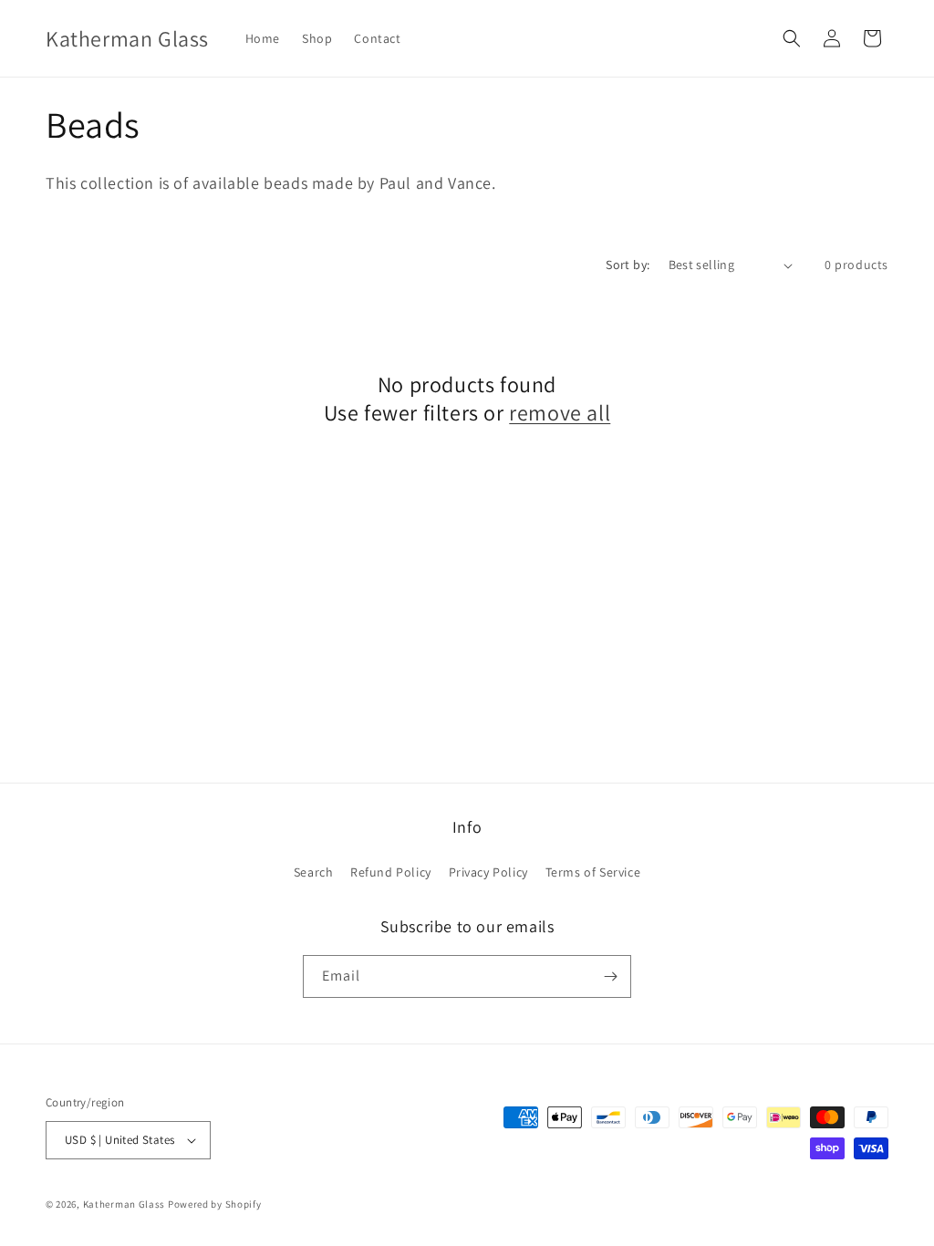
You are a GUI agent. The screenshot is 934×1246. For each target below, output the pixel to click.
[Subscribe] (610, 976)
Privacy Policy (488, 872)
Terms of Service (593, 872)
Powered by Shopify (215, 1204)
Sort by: (627, 264)
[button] (792, 38)
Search (314, 872)
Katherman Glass (124, 1204)
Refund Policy (390, 872)
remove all (559, 413)
